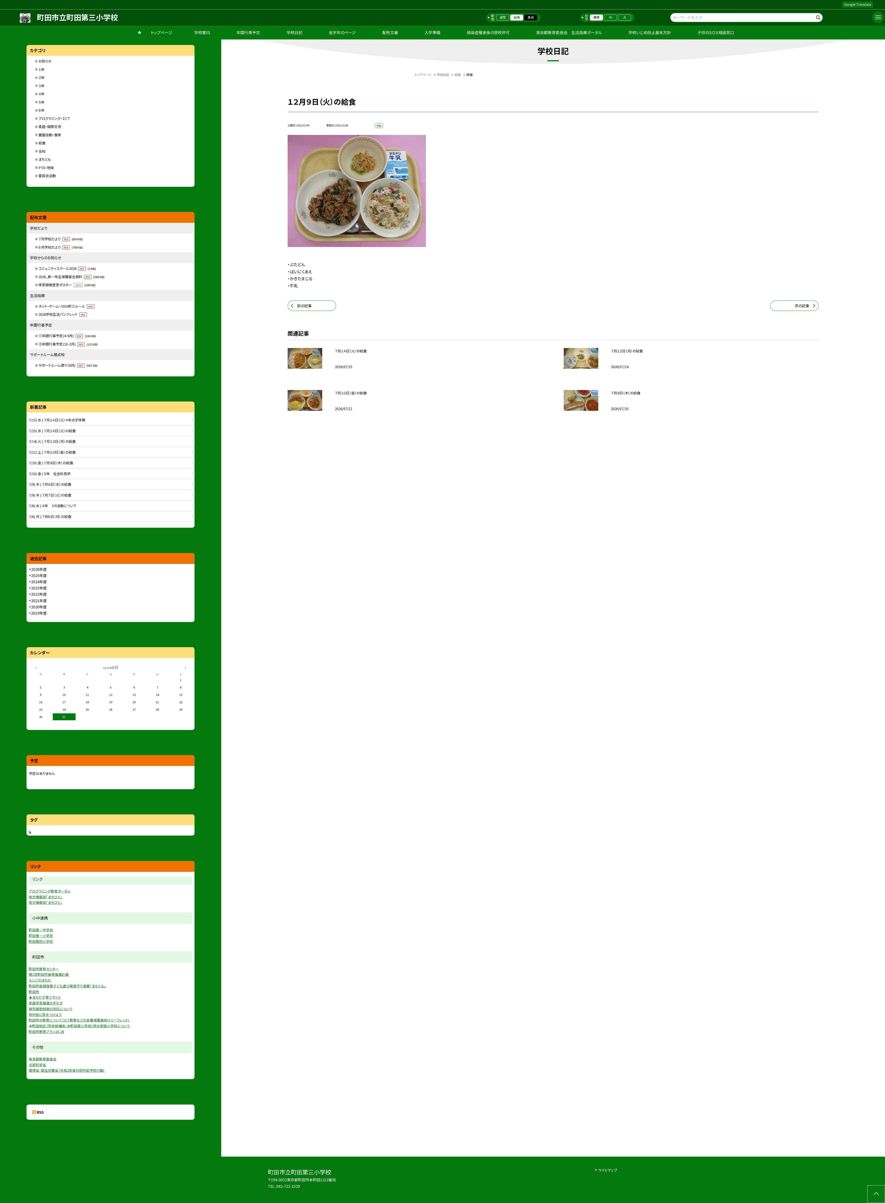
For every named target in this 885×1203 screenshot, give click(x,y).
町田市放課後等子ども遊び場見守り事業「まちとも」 (67, 985)
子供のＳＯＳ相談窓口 (715, 32)
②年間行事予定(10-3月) (68, 344)
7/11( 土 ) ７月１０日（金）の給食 (52, 452)
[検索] (818, 17)
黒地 (531, 17)
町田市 (34, 991)
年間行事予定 (248, 32)
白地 (516, 17)
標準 (596, 17)
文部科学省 (37, 1064)
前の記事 (304, 305)
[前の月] (35, 667)
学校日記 (294, 32)
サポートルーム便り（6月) (67, 365)
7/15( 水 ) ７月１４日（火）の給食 (52, 430)
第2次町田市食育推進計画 (49, 974)
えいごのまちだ (40, 980)
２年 (41, 77)
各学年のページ (342, 32)
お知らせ (44, 61)
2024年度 (39, 581)
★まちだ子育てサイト (45, 997)
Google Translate (857, 4)
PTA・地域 (46, 167)
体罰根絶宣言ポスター (66, 284)
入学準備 (432, 32)
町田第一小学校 (41, 935)
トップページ (161, 32)
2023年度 (39, 588)
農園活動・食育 (49, 134)
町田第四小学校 (41, 941)
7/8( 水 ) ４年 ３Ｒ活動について (53, 505)
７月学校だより (60, 238)
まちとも (44, 159)
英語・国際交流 (49, 126)
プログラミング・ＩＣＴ (54, 118)
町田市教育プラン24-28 (46, 1031)
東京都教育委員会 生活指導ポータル (569, 32)
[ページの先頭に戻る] (876, 1194)
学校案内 (202, 32)
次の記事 (802, 305)
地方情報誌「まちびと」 (45, 896)
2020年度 (39, 607)
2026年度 (39, 569)
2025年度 (39, 575)
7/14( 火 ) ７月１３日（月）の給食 (52, 441)
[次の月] (185, 667)
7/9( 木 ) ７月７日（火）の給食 (50, 495)
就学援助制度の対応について (51, 1008)
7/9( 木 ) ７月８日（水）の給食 (50, 484)
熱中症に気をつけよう (45, 1014)
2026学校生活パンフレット (62, 314)
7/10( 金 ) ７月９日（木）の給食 (51, 462)
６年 (41, 110)
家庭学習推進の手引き (46, 1003)
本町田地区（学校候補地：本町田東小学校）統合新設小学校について (79, 1025)
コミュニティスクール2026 (67, 268)
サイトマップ (607, 1170)
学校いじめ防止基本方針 (649, 32)
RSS (40, 1112)
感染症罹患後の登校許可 (488, 32)
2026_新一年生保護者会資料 (71, 276)
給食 (41, 142)
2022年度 (39, 594)
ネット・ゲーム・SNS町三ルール (65, 306)
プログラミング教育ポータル (50, 891)
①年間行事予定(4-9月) (67, 335)
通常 (502, 17)
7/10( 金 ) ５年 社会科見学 (50, 473)
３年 (41, 85)
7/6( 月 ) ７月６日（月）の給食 (50, 516)
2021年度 (39, 600)
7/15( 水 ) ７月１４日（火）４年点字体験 (57, 419)
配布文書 (390, 32)
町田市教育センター (44, 968)
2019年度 (39, 613)
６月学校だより (60, 247)
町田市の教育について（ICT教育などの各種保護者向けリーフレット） (79, 1020)
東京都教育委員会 (42, 1059)
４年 (41, 93)
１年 (41, 69)
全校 (41, 151)
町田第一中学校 (41, 929)
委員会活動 (47, 175)
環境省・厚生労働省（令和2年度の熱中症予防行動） (67, 1070)
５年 (41, 102)
